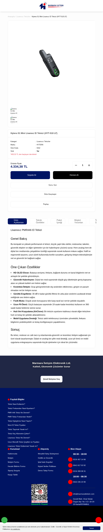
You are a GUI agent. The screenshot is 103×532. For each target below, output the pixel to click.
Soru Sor (52, 185)
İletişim (10, 458)
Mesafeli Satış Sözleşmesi (48, 454)
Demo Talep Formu (45, 471)
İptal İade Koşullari (45, 462)
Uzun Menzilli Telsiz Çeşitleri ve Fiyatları (23, 442)
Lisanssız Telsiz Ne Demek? (19, 438)
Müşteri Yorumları (78, 221)
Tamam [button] (91, 528)
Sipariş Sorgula (14, 471)
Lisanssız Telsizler (43, 141)
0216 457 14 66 (79, 459)
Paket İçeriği (59, 221)
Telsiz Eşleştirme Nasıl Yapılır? (20, 421)
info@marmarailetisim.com (83, 494)
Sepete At (31, 175)
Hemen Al (74, 175)
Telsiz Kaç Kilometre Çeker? (19, 434)
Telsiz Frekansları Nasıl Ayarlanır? (21, 408)
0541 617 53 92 (79, 465)
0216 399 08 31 (79, 471)
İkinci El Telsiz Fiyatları (17, 425)
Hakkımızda (12, 454)
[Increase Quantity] (89, 165)
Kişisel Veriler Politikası (47, 466)
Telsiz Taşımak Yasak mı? (18, 429)
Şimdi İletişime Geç (51, 379)
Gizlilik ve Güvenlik (45, 458)
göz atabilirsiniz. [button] (15, 529)
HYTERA (40, 145)
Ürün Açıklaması (19, 221)
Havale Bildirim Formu (16, 466)
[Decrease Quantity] (76, 165)
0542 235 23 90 (79, 482)
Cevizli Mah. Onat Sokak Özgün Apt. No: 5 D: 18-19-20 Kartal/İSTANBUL (84, 501)
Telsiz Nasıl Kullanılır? (16, 404)
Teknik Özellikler (40, 221)
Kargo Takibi (13, 475)
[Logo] (52, 5)
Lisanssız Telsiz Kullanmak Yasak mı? (23, 446)
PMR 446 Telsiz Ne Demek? (19, 413)
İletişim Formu (13, 462)
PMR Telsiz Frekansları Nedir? (20, 417)
